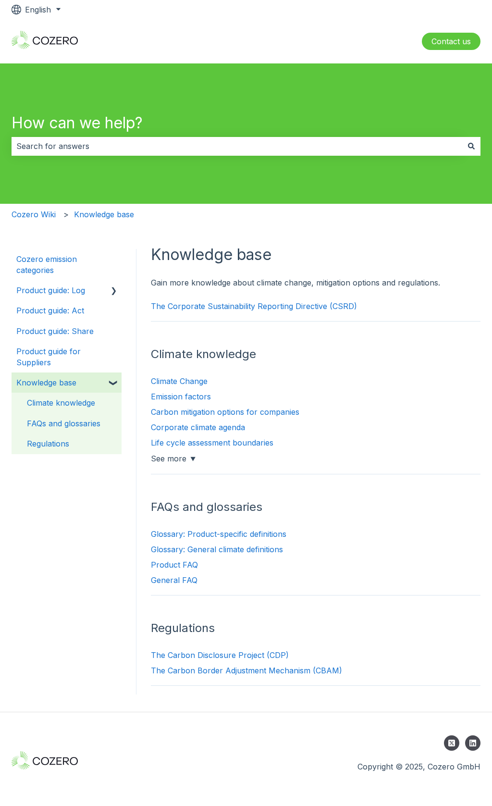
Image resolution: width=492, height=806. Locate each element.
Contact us (451, 41)
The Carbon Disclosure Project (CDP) (220, 655)
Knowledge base (104, 214)
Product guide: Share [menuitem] (55, 331)
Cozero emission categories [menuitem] (46, 264)
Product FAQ (174, 565)
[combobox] (237, 146)
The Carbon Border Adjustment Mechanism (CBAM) (246, 670)
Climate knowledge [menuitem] (61, 403)
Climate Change (179, 381)
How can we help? (77, 122)
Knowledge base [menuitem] (46, 382)
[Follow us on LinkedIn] (472, 743)
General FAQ (174, 580)
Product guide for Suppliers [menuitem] (48, 357)
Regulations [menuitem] (48, 443)
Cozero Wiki (34, 214)
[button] (114, 291)
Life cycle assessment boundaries (212, 442)
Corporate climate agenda (198, 427)
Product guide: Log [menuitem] (50, 290)
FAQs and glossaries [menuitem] (63, 423)
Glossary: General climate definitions (217, 549)
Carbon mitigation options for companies (225, 412)
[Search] (471, 146)
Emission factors (181, 396)
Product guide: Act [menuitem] (50, 310)
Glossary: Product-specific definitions (218, 534)
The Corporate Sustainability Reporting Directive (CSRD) (254, 306)
